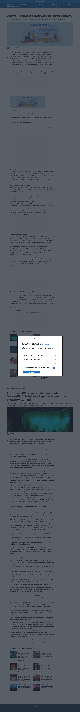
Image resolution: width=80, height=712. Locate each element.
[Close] (60, 338)
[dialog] (40, 356)
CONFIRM (31, 372)
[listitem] (40, 352)
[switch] (54, 355)
